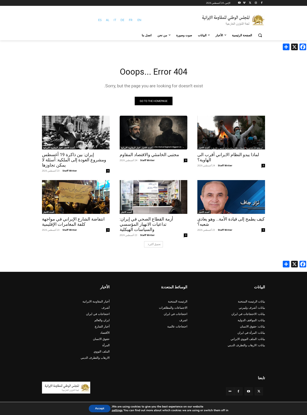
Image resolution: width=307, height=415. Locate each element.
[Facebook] (261, 3)
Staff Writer (225, 165)
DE (122, 20)
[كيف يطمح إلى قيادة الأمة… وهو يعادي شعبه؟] (231, 197)
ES (100, 20)
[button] (260, 35)
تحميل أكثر (155, 244)
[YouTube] (249, 391)
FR (130, 20)
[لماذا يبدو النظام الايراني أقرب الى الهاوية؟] (231, 132)
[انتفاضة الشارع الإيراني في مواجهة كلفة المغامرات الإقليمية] (76, 197)
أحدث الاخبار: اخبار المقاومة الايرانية (136, 147)
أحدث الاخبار (204, 147)
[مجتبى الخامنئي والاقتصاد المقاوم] (153, 132)
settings (117, 410)
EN (139, 20)
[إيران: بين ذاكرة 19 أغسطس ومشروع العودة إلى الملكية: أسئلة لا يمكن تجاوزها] (76, 132)
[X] (250, 3)
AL (107, 20)
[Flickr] (230, 391)
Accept (99, 408)
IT (115, 20)
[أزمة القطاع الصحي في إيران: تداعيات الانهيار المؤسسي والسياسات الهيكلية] (153, 197)
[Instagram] (255, 3)
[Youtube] (239, 3)
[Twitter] (259, 391)
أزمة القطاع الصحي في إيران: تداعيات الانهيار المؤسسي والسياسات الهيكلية (146, 224)
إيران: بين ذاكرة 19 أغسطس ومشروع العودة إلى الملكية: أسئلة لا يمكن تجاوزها (74, 160)
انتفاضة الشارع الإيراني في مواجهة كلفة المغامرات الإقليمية (73, 222)
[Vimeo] (244, 3)
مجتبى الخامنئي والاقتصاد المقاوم (149, 154)
